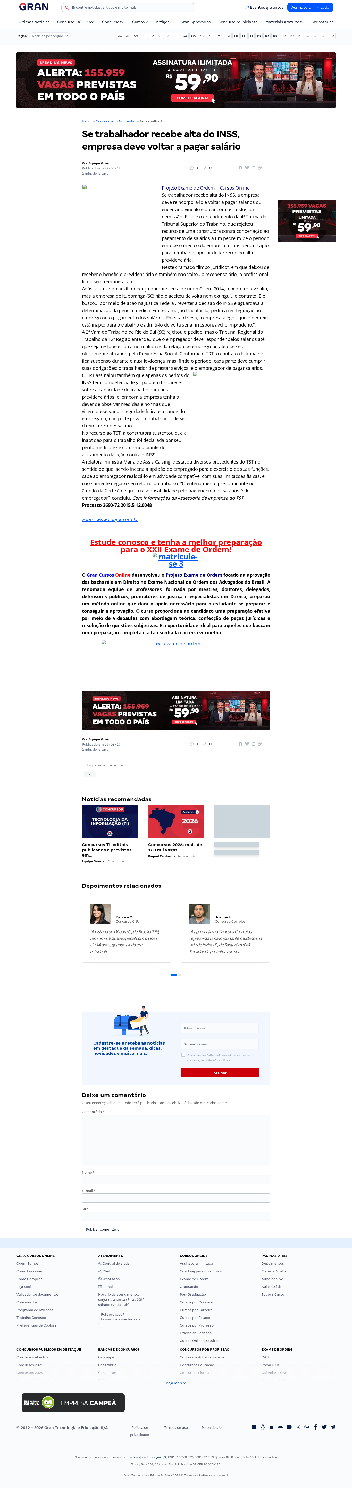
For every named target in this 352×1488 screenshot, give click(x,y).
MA (193, 35)
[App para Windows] (254, 1427)
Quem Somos (27, 1263)
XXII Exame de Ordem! (188, 549)
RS (299, 35)
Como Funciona (29, 1271)
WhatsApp (111, 1279)
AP (144, 35)
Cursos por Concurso (197, 1302)
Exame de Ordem (194, 1279)
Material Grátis (274, 1271)
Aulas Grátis (272, 1287)
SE (315, 35)
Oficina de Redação (196, 1333)
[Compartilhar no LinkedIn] (253, 167)
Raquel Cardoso (160, 856)
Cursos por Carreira (196, 1310)
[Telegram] (333, 1427)
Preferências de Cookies (36, 1325)
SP (323, 35)
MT (220, 35)
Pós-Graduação (193, 1294)
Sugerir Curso (273, 1294)
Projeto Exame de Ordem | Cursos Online (206, 188)
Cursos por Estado (195, 1318)
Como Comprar (29, 1279)
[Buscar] (67, 8)
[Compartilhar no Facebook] (240, 167)
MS (211, 35)
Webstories (322, 22)
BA (152, 35)
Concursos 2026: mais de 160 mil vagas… (175, 847)
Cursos (138, 22)
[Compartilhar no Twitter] (246, 167)
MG (202, 35)
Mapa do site (212, 1428)
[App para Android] (280, 1427)
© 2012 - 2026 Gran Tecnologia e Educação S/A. (62, 1428)
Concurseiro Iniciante (238, 22)
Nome (88, 1172)
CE (160, 35)
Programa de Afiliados (34, 1310)
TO (332, 35)
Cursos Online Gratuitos (199, 1341)
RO (284, 35)
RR (292, 35)
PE (244, 35)
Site (85, 1209)
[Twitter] (324, 1427)
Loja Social (24, 1287)
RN (275, 35)
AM (136, 35)
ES (176, 35)
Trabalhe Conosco (31, 1318)
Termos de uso (176, 1428)
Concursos (111, 22)
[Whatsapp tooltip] (306, 1427)
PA (228, 35)
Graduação (189, 1287)
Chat (106, 1271)
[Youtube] (289, 1427)
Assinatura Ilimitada (310, 7)
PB (236, 35)
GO (185, 35)
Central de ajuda (116, 1263)
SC (307, 35)
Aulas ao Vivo (272, 1279)
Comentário (93, 1112)
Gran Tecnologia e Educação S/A (143, 1457)
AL (127, 35)
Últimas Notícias (34, 22)
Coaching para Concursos (201, 1271)
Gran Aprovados (195, 22)
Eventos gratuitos (266, 7)
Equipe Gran (99, 163)
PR (259, 35)
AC (120, 35)
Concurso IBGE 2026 (75, 22)
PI (251, 35)
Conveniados (27, 1302)
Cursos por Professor (197, 1325)
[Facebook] (315, 1427)
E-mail (88, 1191)
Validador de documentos (37, 1294)
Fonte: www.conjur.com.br (110, 519)
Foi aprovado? (121, 1317)
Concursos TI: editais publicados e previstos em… (107, 850)
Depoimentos (273, 1263)
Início (86, 121)
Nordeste (127, 121)
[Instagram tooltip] (297, 1427)
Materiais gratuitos (283, 22)
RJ (267, 35)
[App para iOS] (271, 1427)
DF (168, 35)
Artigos (162, 22)
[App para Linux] (262, 1427)
